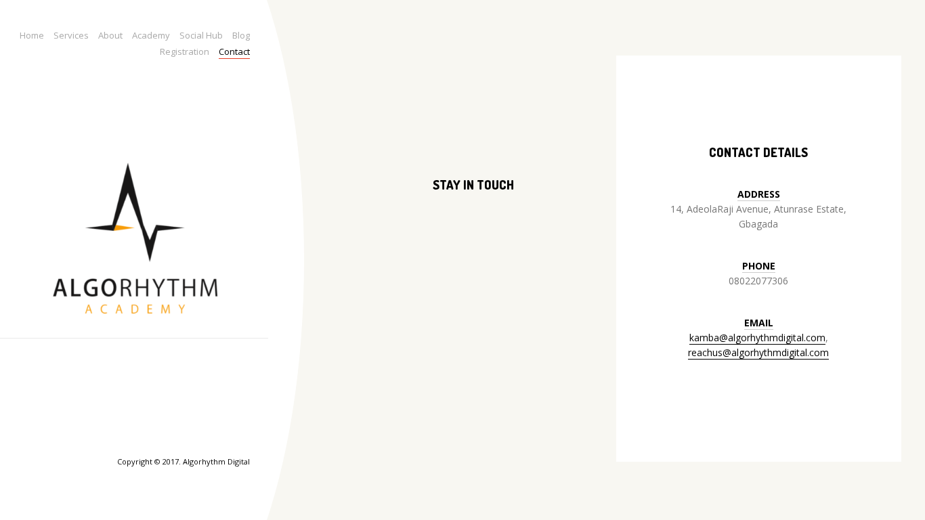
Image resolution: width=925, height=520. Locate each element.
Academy (151, 35)
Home (32, 35)
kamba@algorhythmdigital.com (757, 337)
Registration (184, 51)
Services (71, 35)
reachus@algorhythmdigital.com (758, 352)
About (110, 35)
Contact (234, 51)
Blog (241, 35)
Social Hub (201, 35)
